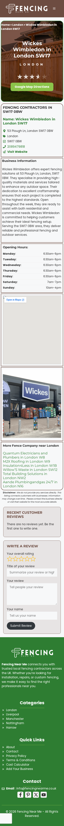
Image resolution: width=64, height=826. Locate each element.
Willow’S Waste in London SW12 (30, 470)
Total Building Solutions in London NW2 (25, 476)
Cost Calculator (17, 765)
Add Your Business (19, 769)
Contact (12, 751)
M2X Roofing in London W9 (26, 461)
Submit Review (21, 626)
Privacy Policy (16, 756)
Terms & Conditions (20, 760)
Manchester (15, 719)
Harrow (11, 728)
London (17, 25)
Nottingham (15, 723)
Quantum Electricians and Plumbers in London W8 (25, 455)
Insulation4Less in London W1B (30, 465)
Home (5, 25)
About (10, 747)
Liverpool (12, 714)
